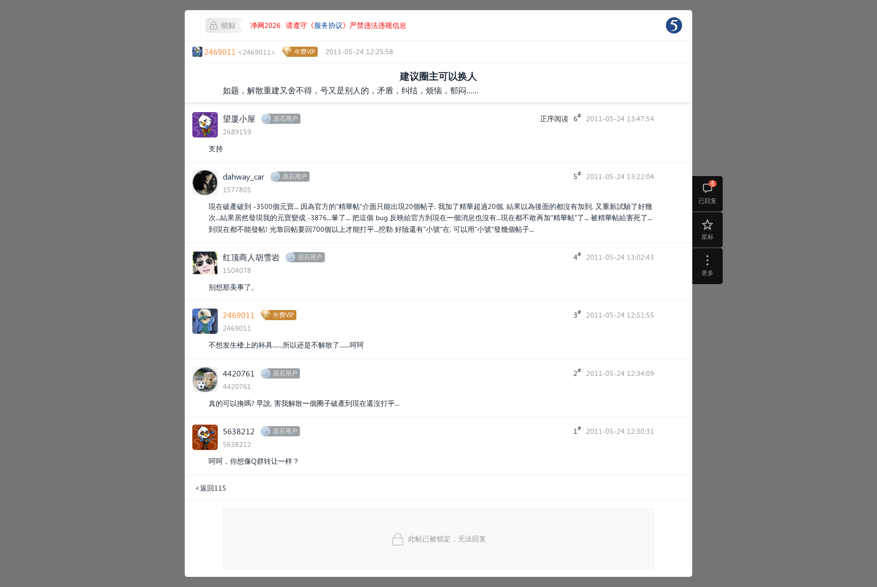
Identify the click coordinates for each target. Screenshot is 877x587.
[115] (674, 25)
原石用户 (286, 118)
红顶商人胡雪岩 (251, 257)
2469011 (239, 314)
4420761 (239, 373)
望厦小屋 (239, 118)
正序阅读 (554, 118)
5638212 (239, 431)
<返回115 (210, 488)
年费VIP (304, 51)
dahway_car (243, 176)
